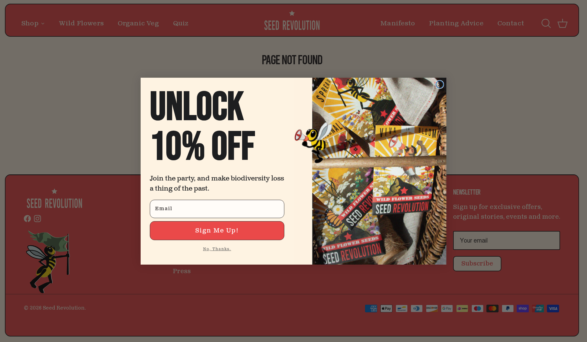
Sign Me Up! (217, 231)
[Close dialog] (439, 84)
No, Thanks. (217, 249)
